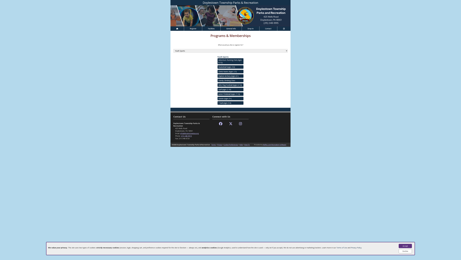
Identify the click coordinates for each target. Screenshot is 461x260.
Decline (405, 251)
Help (241, 145)
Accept (405, 246)
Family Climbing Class (226, 80)
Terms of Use (341, 248)
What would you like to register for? (230, 45)
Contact (268, 28)
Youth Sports (223, 57)
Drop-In (251, 28)
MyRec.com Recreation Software (274, 145)
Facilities (211, 28)
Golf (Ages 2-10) (224, 89)
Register (193, 28)
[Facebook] (220, 124)
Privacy (219, 145)
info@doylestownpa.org (189, 133)
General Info (231, 28)
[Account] (284, 28)
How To (247, 145)
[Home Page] (177, 28)
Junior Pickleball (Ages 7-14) (229, 94)
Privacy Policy (356, 248)
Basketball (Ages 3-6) (226, 67)
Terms (213, 145)
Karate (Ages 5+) (225, 98)
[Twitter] (230, 124)
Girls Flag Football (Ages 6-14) (230, 85)
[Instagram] (240, 124)
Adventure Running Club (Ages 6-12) (230, 61)
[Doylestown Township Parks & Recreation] (230, 15)
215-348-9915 (186, 136)
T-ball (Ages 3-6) (224, 103)
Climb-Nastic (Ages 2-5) (227, 71)
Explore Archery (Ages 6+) (228, 76)
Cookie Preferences (231, 145)
